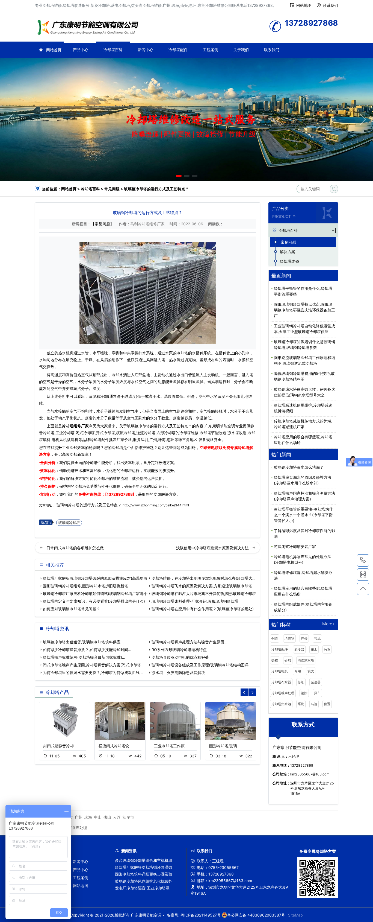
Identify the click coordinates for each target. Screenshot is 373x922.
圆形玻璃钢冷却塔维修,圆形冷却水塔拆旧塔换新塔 (85, 585)
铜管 (274, 638)
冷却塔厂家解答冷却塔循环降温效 (143, 867)
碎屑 (288, 660)
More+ (328, 624)
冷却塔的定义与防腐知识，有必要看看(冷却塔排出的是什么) (94, 601)
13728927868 (363, 560)
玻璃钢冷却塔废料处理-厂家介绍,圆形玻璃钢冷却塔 (195, 601)
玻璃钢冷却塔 (69, 523)
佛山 (107, 817)
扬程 (274, 660)
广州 (78, 817)
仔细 (301, 682)
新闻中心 (145, 49)
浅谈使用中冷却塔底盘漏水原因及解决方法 (213, 547)
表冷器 (299, 649)
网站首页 (53, 50)
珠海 (88, 817)
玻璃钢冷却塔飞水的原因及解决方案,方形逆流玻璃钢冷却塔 (202, 585)
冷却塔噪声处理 (282, 693)
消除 (304, 693)
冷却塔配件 (178, 49)
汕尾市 (128, 817)
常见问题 (112, 188)
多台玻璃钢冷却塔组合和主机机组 (143, 860)
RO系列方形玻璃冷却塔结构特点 (179, 649)
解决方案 (287, 251)
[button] (179, 176)
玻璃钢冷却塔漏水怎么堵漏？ (299, 467)
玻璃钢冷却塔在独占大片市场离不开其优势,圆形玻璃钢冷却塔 (204, 593)
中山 (98, 817)
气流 (317, 638)
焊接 (304, 638)
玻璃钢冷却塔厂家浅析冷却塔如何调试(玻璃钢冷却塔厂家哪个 (95, 593)
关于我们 (241, 49)
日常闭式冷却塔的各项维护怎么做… (76, 547)
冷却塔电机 (279, 671)
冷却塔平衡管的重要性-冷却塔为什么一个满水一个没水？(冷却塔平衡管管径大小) (303, 515)
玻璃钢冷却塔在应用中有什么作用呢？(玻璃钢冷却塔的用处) (203, 608)
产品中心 (80, 49)
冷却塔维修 (89, 28)
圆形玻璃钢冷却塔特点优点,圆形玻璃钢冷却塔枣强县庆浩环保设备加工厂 (304, 310)
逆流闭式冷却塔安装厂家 (295, 546)
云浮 (117, 817)
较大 (310, 671)
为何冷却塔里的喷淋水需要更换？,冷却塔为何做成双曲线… (93, 672)
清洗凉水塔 (306, 660)
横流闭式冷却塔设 (114, 745)
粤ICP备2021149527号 (200, 915)
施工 (314, 649)
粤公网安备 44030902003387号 (256, 915)
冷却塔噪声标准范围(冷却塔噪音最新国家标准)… (84, 657)
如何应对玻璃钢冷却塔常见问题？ (71, 608)
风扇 (104, 359)
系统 (301, 704)
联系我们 (330, 5)
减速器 (316, 682)
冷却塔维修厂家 (75, 426)
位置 (327, 704)
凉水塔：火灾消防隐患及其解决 (178, 672)
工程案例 (210, 49)
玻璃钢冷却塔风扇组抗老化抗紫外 (143, 881)
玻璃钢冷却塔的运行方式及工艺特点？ (89, 505)
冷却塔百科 (113, 49)
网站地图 (304, 5)
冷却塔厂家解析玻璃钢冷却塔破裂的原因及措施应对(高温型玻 (95, 578)
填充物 (289, 638)
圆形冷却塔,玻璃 (223, 745)
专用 (297, 671)
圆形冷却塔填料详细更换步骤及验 (143, 874)
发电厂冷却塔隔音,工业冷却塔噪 (142, 888)
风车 (317, 693)
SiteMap (295, 915)
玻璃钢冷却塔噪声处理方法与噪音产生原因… (189, 642)
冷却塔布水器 (281, 682)
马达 (314, 704)
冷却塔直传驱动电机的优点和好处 (180, 657)
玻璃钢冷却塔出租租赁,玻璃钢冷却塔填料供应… (83, 642)
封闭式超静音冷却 (58, 745)
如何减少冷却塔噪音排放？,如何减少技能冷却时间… (87, 649)
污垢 (327, 649)
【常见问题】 (102, 223)
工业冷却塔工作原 (169, 745)
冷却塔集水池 (281, 704)
